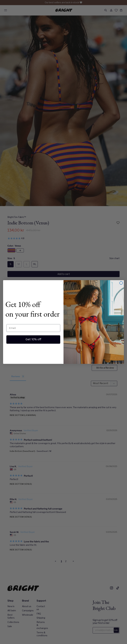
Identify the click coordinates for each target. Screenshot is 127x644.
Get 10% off (33, 339)
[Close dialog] (121, 283)
